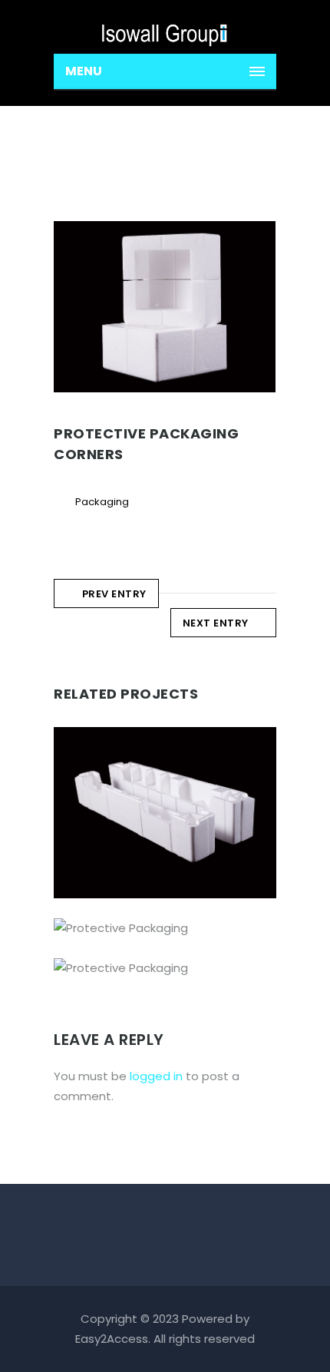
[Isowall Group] (165, 27)
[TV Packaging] (143, 727)
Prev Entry (114, 594)
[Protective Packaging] (143, 934)
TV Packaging (165, 833)
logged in (156, 1076)
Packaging (102, 501)
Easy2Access (111, 1339)
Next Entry (216, 623)
